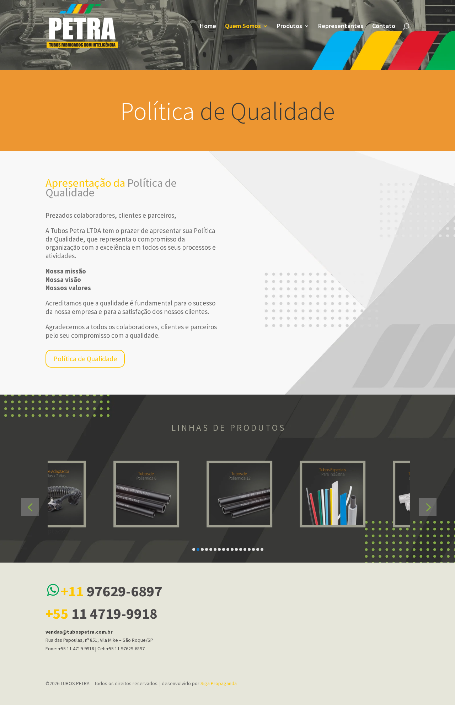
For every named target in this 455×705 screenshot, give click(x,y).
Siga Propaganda (218, 683)
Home (208, 26)
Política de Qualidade (85, 358)
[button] (30, 507)
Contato (383, 26)
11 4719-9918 (101, 613)
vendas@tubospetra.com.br (79, 632)
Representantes (340, 26)
